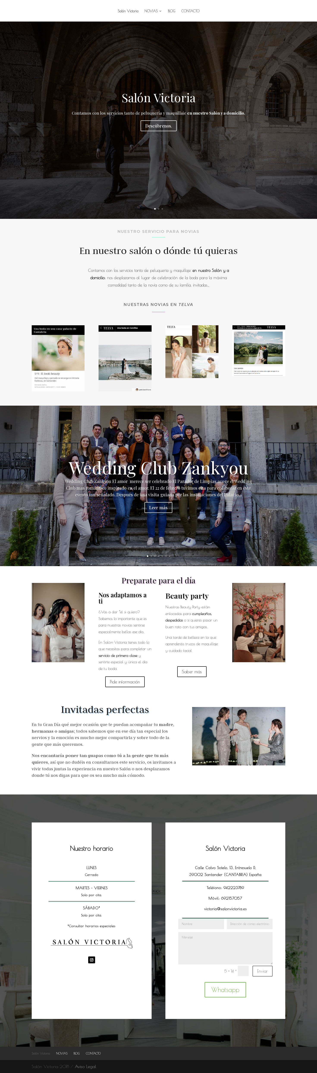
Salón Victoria (128, 11)
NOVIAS (151, 11)
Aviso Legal (85, 1066)
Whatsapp (225, 989)
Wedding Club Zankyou (158, 467)
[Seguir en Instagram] (91, 959)
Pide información (125, 681)
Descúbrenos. (158, 126)
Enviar (262, 971)
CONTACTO (190, 11)
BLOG (171, 11)
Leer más (158, 507)
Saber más (192, 671)
